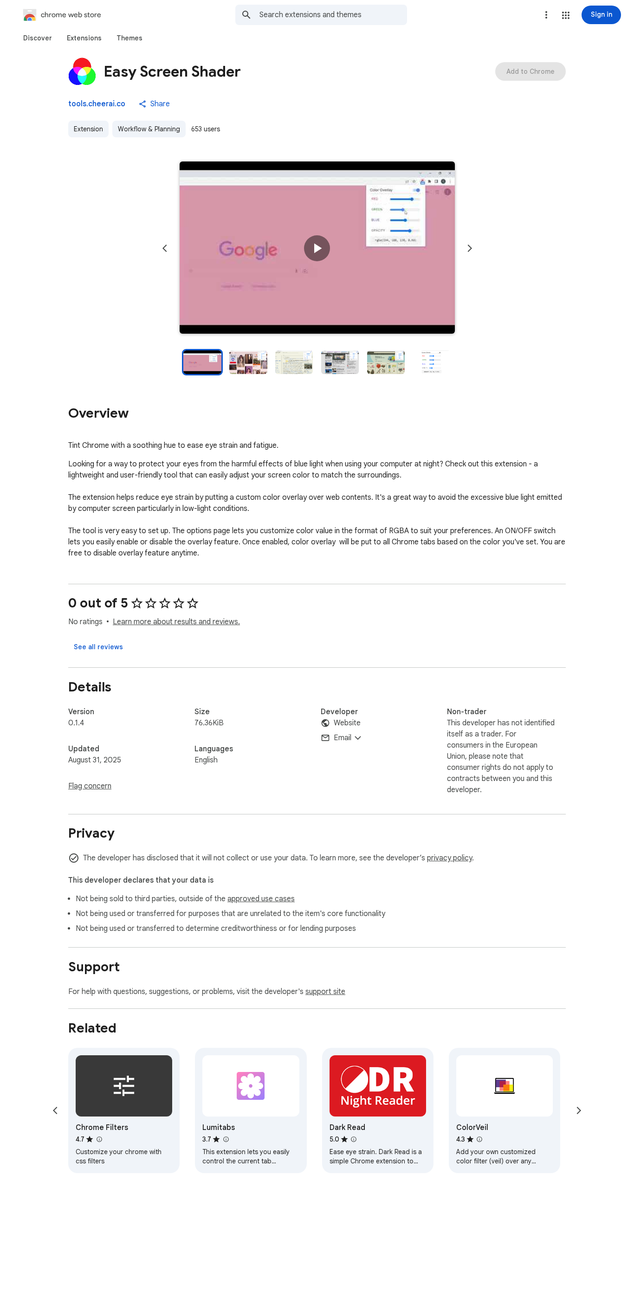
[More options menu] (546, 15)
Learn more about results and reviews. (176, 621)
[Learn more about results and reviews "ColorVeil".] (479, 1139)
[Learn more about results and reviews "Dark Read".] (354, 1139)
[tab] (37, 38)
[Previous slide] (164, 248)
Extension (88, 129)
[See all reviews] (98, 647)
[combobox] (333, 14)
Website (347, 723)
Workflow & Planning (149, 129)
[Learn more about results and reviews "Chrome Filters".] (99, 1139)
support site (325, 991)
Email (342, 737)
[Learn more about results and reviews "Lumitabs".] (225, 1139)
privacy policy (449, 858)
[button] (565, 15)
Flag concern (89, 786)
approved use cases (261, 899)
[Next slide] (469, 248)
